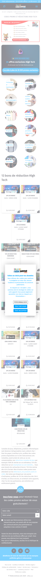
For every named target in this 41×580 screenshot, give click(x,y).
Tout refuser (20, 306)
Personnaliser (20, 302)
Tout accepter (21, 310)
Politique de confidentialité (15, 314)
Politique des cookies (27, 314)
